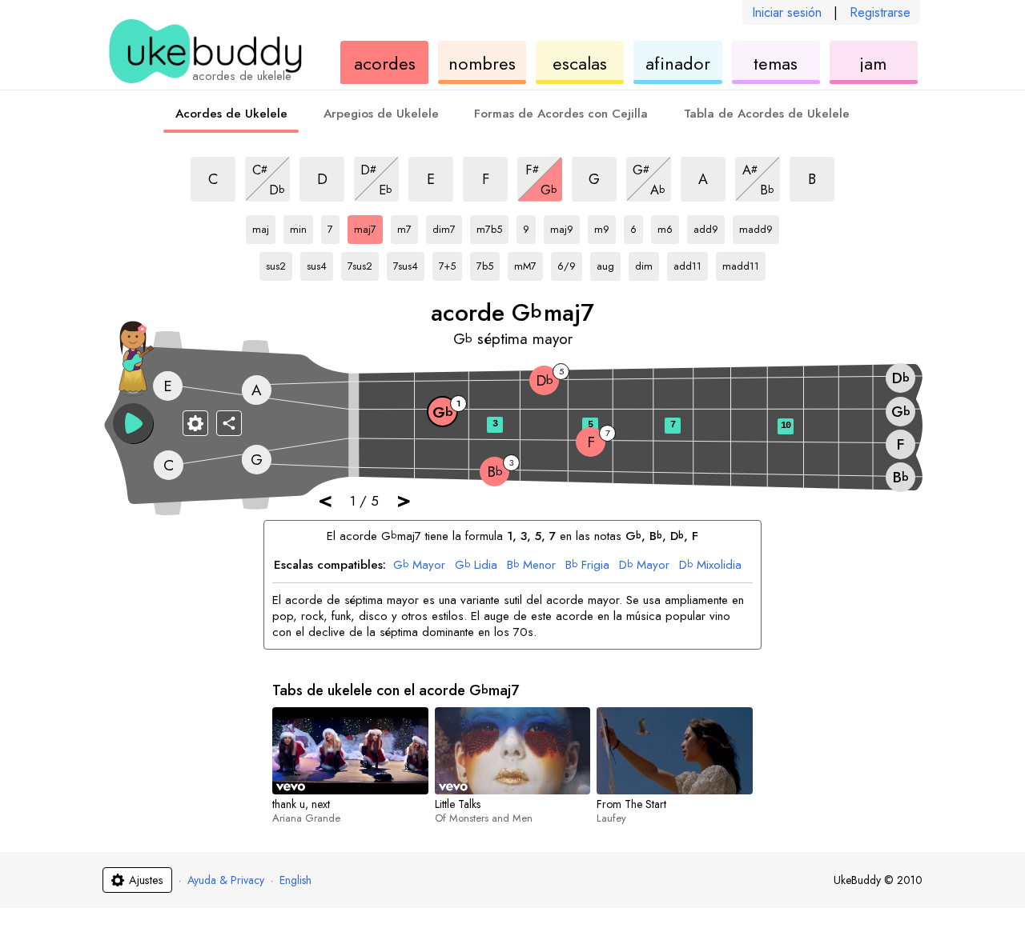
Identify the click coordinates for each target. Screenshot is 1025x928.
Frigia (587, 566)
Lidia (476, 566)
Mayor (419, 566)
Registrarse (880, 12)
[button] (133, 423)
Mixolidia (710, 566)
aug (609, 263)
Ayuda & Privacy (225, 880)
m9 (605, 226)
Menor (531, 566)
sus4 (320, 263)
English (295, 880)
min (301, 226)
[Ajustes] (195, 423)
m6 (668, 226)
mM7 (528, 263)
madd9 (756, 226)
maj (263, 226)
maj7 (368, 226)
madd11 (740, 263)
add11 (689, 263)
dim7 (447, 226)
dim (647, 263)
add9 (709, 226)
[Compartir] (229, 423)
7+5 (450, 263)
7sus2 (363, 263)
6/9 (569, 263)
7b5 (488, 263)
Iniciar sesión (787, 12)
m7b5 (492, 226)
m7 (407, 226)
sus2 (279, 263)
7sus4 (408, 263)
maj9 (565, 226)
